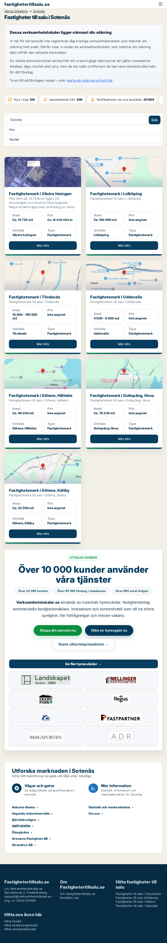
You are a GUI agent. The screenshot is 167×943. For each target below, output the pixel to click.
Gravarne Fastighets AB (30, 838)
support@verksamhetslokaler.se (27, 896)
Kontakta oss (69, 897)
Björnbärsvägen (24, 820)
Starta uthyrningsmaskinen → (83, 644)
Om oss (94, 813)
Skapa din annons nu (58, 630)
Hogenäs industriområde (31, 813)
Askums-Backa (23, 807)
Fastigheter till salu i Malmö (135, 901)
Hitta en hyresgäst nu (109, 630)
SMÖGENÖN (21, 826)
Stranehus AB (22, 845)
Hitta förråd (12, 921)
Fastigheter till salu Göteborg (137, 897)
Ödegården (20, 832)
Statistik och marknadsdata (109, 807)
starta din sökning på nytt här (90, 80)
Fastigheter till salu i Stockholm (138, 894)
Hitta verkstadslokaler (20, 929)
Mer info (43, 245)
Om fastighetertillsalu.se (77, 894)
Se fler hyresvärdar (83, 664)
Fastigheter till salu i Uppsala (137, 905)
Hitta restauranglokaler (21, 925)
